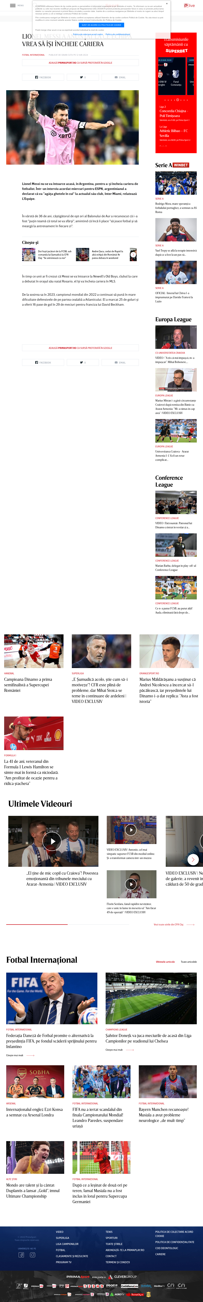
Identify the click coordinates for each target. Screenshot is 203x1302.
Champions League (116, 1029)
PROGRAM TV (64, 1262)
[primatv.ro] (19, 1285)
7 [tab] (184, 100)
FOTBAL (60, 1250)
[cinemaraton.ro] (170, 1286)
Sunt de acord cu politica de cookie (101, 25)
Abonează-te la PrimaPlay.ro (125, 1250)
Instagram (32, 1254)
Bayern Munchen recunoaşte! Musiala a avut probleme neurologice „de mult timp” (163, 1115)
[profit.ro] (112, 1286)
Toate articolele (189, 961)
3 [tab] (171, 100)
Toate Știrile (114, 1244)
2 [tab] (168, 100)
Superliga (78, 673)
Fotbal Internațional (33, 54)
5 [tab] (177, 100)
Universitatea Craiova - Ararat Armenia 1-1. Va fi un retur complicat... (172, 455)
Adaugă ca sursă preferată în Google (80, 62)
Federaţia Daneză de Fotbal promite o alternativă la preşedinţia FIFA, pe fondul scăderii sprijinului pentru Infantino (51, 1041)
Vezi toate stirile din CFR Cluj (169, 924)
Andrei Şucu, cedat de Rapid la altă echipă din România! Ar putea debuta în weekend (107, 254)
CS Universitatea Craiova (170, 352)
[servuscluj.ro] (135, 1294)
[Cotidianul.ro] (129, 1286)
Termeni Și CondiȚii (118, 1262)
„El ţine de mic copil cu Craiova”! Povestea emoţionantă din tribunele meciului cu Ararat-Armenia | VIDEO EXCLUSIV (62, 879)
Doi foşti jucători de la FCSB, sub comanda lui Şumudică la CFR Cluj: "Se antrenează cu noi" (55, 254)
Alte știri (11, 1179)
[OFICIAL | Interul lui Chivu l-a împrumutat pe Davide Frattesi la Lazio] (176, 272)
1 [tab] (165, 100)
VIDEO (59, 1231)
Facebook (21, 1254)
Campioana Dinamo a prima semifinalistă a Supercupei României (28, 685)
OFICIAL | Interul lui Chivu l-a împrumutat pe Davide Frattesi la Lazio (174, 297)
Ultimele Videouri (40, 803)
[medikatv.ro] (159, 1286)
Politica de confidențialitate (174, 1242)
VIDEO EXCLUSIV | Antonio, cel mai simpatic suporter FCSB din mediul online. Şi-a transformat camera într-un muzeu (131, 853)
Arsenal (11, 1103)
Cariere (160, 1254)
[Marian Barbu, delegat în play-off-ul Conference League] (176, 545)
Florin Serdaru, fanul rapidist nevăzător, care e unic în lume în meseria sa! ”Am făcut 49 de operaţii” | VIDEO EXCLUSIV (131, 908)
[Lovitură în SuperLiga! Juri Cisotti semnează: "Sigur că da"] (136, 254)
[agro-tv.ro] (117, 1294)
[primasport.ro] (87, 1286)
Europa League (164, 395)
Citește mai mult (15, 1055)
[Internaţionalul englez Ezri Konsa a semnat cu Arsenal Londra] (35, 1081)
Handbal (9, 673)
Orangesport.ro (149, 673)
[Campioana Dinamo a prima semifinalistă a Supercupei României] (34, 651)
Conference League (167, 518)
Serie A (159, 198)
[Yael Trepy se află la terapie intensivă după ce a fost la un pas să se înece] (176, 230)
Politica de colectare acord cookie (88, 34)
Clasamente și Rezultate (72, 1256)
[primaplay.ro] (64, 1286)
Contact (111, 1256)
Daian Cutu (67, 54)
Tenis (109, 1231)
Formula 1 (10, 755)
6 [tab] (181, 99)
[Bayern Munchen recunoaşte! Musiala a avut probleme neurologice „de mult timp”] (168, 1081)
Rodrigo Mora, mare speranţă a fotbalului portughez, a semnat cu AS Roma (176, 208)
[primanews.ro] (52, 1286)
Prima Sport (78, 1277)
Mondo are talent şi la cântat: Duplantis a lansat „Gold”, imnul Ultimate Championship (33, 1191)
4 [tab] (174, 100)
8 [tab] (187, 100)
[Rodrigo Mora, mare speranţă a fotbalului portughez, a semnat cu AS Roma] (176, 183)
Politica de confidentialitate (118, 34)
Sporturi (112, 1237)
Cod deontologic (166, 1248)
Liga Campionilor (67, 1244)
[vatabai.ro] (148, 1294)
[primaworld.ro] (103, 1294)
